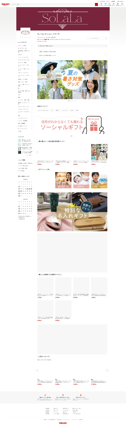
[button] (121, 5)
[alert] (72, 49)
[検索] (96, 8)
